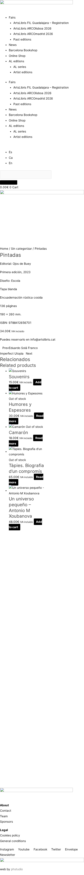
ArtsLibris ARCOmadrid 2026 (33, 34)
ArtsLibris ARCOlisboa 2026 (32, 28)
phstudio (17, 869)
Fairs (12, 17)
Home (4, 248)
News (13, 45)
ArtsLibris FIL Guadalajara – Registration (41, 23)
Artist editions (22, 72)
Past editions (22, 39)
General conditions (13, 841)
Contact (5, 810)
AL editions (16, 61)
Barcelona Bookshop (23, 50)
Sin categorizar (21, 248)
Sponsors (6, 821)
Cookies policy (10, 835)
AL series (19, 67)
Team (4, 816)
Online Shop (17, 56)
